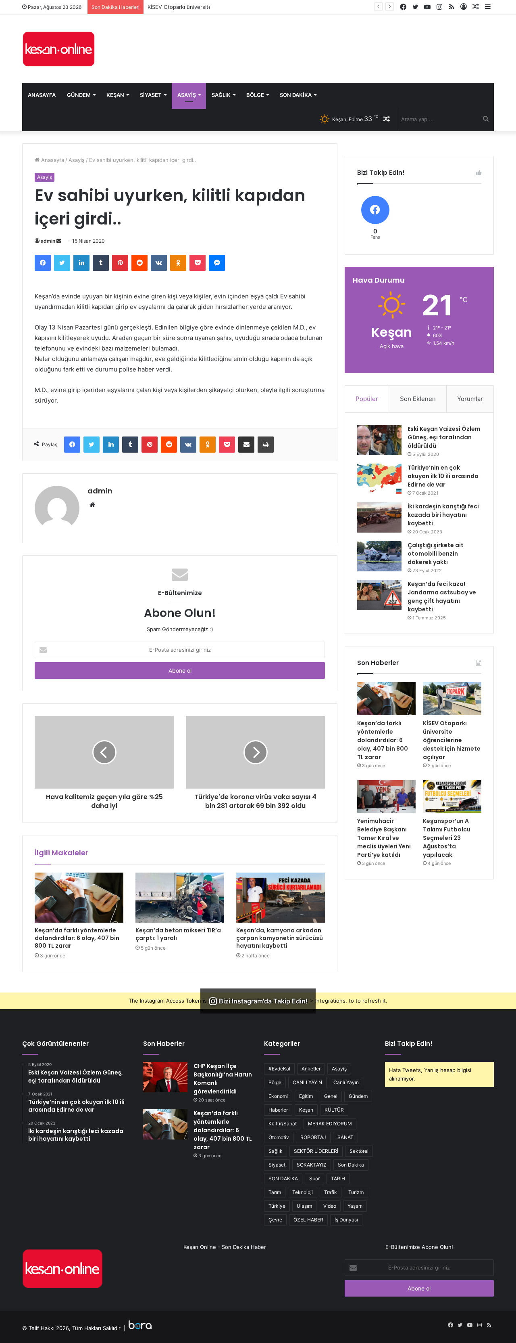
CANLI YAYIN (307, 1082)
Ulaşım (304, 1206)
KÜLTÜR (334, 1110)
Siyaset (151, 95)
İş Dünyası (346, 1220)
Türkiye (276, 1206)
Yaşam (354, 1206)
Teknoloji (302, 1192)
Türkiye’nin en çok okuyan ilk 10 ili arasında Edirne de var (443, 476)
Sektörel (359, 1151)
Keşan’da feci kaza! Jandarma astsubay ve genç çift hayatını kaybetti (442, 596)
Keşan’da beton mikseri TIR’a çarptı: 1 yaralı (178, 934)
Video (329, 1206)
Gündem (79, 95)
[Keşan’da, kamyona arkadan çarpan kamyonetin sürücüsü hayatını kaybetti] (280, 898)
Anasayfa (42, 95)
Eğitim (306, 1096)
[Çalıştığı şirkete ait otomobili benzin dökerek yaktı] (379, 556)
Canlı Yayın (346, 1082)
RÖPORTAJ (313, 1137)
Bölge (255, 95)
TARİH (338, 1178)
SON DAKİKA (283, 1178)
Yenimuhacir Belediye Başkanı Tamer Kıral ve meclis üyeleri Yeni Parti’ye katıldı (384, 838)
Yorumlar (470, 399)
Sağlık (221, 95)
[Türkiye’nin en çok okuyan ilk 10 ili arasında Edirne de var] (379, 479)
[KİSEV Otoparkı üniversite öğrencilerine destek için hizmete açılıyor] (452, 698)
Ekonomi (278, 1096)
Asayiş (186, 95)
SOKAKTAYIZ (312, 1165)
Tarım (274, 1192)
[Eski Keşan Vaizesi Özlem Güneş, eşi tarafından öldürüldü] (379, 440)
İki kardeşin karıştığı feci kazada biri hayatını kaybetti (443, 514)
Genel (330, 1096)
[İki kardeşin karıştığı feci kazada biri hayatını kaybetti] (379, 517)
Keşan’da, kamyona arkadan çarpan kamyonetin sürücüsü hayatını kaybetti (279, 938)
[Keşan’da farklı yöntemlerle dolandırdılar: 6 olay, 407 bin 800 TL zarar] (79, 898)
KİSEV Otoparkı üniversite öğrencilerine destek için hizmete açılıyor (232, 7)
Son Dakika (296, 95)
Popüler (367, 399)
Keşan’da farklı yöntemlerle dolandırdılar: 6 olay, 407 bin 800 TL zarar (77, 938)
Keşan (115, 95)
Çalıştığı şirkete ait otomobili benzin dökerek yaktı (436, 553)
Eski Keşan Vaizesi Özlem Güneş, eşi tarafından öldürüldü (444, 437)
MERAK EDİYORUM (330, 1124)
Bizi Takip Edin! (409, 1043)
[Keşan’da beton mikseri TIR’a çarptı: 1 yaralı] (179, 898)
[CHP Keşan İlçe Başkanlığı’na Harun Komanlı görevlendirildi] (165, 1077)
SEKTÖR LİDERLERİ (316, 1151)
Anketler (311, 1069)
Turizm (356, 1192)
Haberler (278, 1110)
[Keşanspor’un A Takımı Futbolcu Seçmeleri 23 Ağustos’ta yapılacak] (452, 796)
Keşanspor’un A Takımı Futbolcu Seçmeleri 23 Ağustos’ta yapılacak (446, 838)
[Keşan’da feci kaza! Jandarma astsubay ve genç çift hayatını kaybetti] (379, 595)
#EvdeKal (279, 1069)
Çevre (275, 1220)
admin (48, 241)
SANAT (345, 1137)
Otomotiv (278, 1137)
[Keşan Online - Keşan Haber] (58, 49)
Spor (314, 1178)
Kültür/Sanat (282, 1124)
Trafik (330, 1192)
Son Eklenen (418, 399)
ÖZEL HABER (308, 1220)
